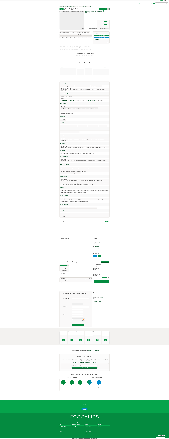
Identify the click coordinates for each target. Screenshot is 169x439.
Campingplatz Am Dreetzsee (88, 69)
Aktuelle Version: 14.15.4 (93, 438)
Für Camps (150, 3)
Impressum (86, 424)
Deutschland (97, 246)
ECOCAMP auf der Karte (97, 39)
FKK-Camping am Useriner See (96, 70)
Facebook (99, 424)
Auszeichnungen (138, 3)
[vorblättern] (82, 20)
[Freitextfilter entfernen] (166, 3)
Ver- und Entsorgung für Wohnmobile (67, 210)
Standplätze (62, 122)
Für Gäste (145, 3)
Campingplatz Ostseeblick (64, 69)
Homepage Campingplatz (91, 100)
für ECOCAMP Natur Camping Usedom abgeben (63, 388)
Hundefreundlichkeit (64, 156)
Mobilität (62, 187)
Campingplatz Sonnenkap (97, 336)
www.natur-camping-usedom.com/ (102, 42)
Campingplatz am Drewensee (88, 337)
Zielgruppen (62, 135)
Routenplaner (107, 221)
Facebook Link (72, 100)
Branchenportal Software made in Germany (78, 438)
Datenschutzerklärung (88, 426)
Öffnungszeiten (63, 103)
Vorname (64, 309)
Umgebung (62, 116)
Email (64, 314)
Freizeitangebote (63, 176)
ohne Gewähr (90, 350)
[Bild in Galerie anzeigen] (91, 15)
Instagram (99, 426)
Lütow (96, 243)
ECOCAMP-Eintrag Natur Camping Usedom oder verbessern (89, 388)
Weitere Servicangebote (65, 164)
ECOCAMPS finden (131, 3)
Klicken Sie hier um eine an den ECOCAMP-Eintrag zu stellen (85, 362)
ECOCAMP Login (161, 0)
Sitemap (86, 433)
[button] (72, 20)
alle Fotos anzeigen (93, 28)
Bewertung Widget (74, 426)
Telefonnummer (65, 316)
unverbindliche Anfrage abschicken (78, 324)
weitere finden (71, 387)
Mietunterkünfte (63, 128)
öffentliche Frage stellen (84, 367)
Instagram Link (64, 100)
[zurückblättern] (62, 20)
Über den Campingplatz (64, 93)
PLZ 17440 (98, 242)
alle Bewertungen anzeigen (105, 28)
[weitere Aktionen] (108, 9)
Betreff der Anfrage (66, 298)
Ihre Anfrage (65, 306)
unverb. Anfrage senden (103, 8)
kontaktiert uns (85, 409)
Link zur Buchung (102, 37)
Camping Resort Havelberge (80, 70)
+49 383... (97, 41)
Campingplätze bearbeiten (76, 424)
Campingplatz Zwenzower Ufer (105, 70)
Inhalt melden (97, 350)
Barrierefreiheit (161, 435)
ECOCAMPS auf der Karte (63, 426)
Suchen (167, 3)
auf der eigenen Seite (99, 387)
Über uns (61, 431)
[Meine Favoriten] (154, 3)
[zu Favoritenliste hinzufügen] (60, 12)
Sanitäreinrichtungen (64, 204)
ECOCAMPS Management (88, 431)
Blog (142, 3)
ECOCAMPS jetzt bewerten (102, 281)
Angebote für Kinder (64, 143)
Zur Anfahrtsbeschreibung (97, 301)
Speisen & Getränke (64, 195)
